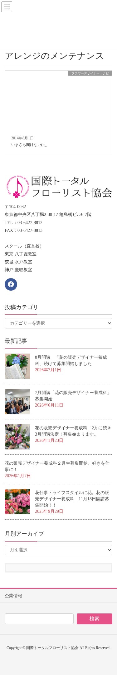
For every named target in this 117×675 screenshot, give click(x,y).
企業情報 (13, 595)
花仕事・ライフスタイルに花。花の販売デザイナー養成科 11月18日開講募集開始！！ (72, 499)
